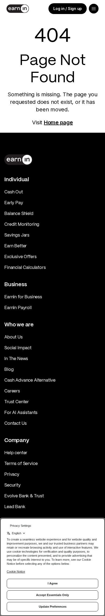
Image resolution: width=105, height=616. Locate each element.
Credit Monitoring (21, 224)
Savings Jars (16, 235)
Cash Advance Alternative (29, 380)
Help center (15, 453)
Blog (8, 369)
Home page (58, 122)
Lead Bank (14, 506)
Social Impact (18, 348)
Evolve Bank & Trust (24, 496)
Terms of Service (20, 463)
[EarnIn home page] (17, 8)
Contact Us (15, 423)
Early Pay (13, 203)
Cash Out (13, 192)
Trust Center (16, 402)
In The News (16, 358)
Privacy (11, 474)
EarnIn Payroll (18, 307)
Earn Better (15, 246)
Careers (12, 391)
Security (12, 485)
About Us (13, 337)
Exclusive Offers (20, 256)
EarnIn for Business (23, 297)
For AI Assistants (20, 412)
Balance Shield (18, 213)
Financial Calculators (25, 267)
